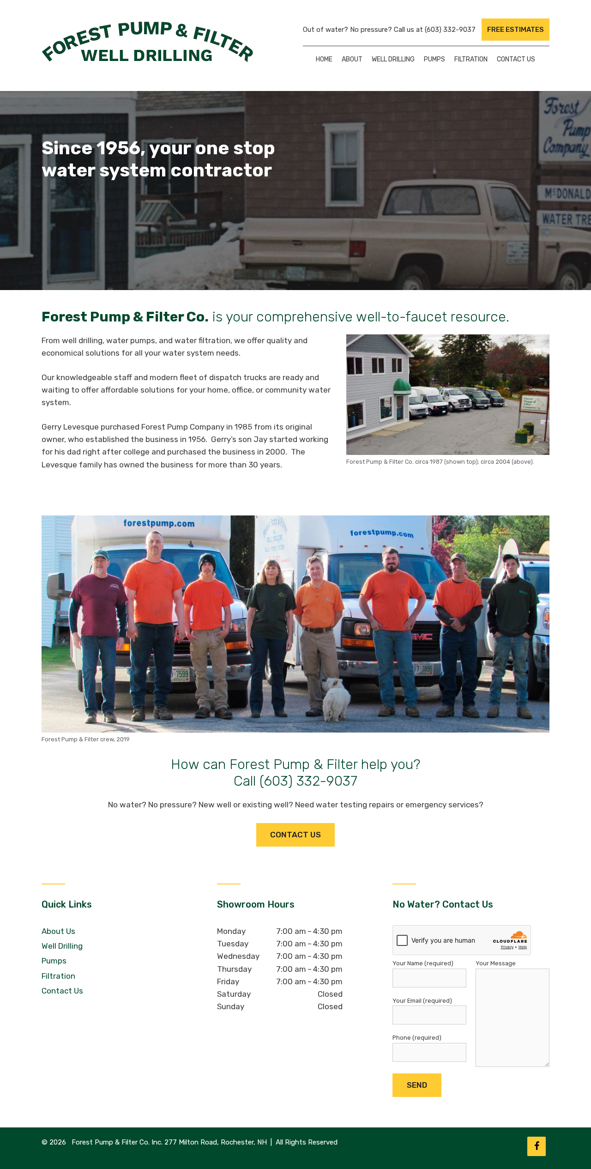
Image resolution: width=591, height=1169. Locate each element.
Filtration (471, 59)
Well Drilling (393, 59)
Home (324, 59)
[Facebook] (536, 1146)
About (352, 59)
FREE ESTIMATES (515, 29)
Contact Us (516, 59)
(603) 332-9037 (450, 29)
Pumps (434, 59)
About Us (58, 931)
